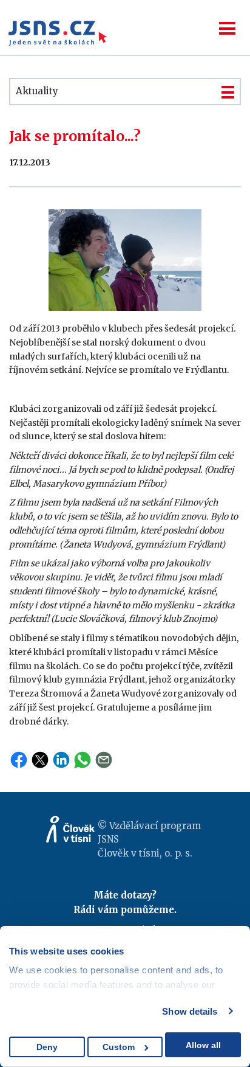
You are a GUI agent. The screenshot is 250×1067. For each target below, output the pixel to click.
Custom (119, 1047)
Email (103, 760)
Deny (47, 1047)
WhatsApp (82, 760)
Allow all (203, 1045)
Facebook (19, 760)
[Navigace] (227, 28)
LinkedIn (61, 760)
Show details (189, 1011)
